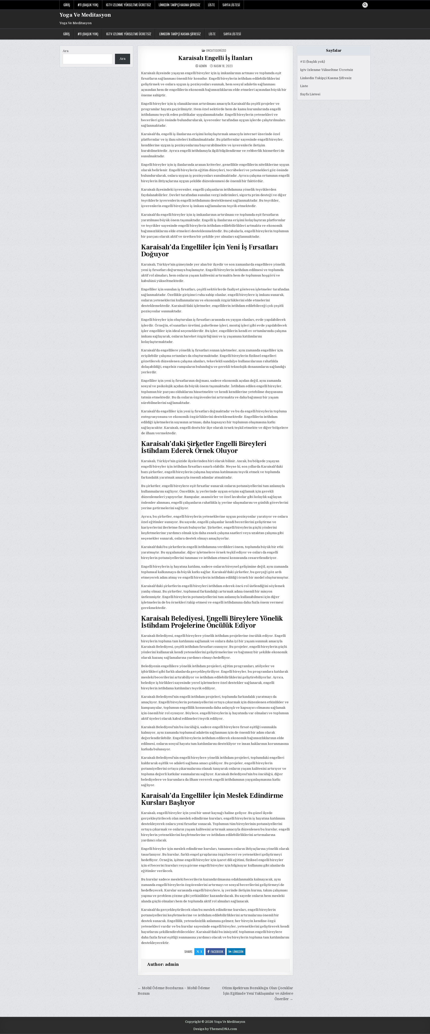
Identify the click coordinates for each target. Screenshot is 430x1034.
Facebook (217, 951)
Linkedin (238, 951)
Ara (65, 51)
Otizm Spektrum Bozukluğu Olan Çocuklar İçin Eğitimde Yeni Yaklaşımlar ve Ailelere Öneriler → (257, 993)
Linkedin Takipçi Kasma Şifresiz (179, 4)
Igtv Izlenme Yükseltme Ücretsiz (128, 4)
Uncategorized (216, 50)
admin (203, 65)
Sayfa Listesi (231, 4)
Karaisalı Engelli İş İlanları (215, 58)
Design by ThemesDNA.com (215, 1029)
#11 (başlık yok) (88, 4)
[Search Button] (365, 5)
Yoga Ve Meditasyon (85, 14)
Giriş (66, 4)
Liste (211, 4)
